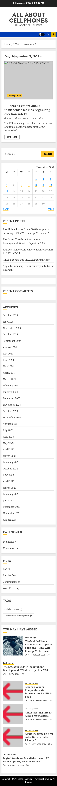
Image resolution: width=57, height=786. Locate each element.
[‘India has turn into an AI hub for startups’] (13, 714)
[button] (48, 34)
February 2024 (11, 385)
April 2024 (8, 372)
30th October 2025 (36, 655)
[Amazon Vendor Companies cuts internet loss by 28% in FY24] (13, 691)
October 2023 (10, 411)
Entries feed (10, 575)
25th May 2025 (12, 674)
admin (10, 118)
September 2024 (12, 340)
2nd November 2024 (27, 118)
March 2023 (9, 455)
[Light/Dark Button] (42, 34)
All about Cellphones (28, 17)
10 (50, 184)
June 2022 (8, 474)
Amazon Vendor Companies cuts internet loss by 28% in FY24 (38, 691)
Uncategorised (14, 95)
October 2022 (10, 468)
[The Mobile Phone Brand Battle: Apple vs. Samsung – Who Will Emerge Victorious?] (13, 645)
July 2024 (8, 353)
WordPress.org (11, 588)
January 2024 (10, 392)
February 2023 (11, 462)
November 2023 (12, 404)
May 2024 (8, 366)
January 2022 (10, 500)
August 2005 (10, 519)
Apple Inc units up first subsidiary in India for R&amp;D (39, 737)
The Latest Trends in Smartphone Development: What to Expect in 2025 (25, 668)
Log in (6, 569)
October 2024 (10, 334)
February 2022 (11, 494)
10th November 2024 (37, 720)
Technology (9, 541)
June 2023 (8, 436)
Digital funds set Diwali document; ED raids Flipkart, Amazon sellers (26, 760)
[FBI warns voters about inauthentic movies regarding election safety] (28, 80)
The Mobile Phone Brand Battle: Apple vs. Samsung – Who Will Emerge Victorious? (39, 646)
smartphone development (19, 615)
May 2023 (8, 443)
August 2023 (10, 424)
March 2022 (9, 487)
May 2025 (8, 321)
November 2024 (12, 328)
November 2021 (12, 513)
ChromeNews (42, 779)
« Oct (5, 208)
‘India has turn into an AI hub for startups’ (26, 259)
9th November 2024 (36, 744)
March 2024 (9, 379)
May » (51, 208)
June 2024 (8, 360)
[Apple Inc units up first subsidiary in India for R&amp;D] (13, 737)
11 (6, 191)
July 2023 (8, 430)
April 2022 (8, 481)
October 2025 (10, 315)
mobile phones (13, 609)
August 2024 (10, 347)
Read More (12, 137)
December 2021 (11, 506)
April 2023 (8, 449)
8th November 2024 (14, 765)
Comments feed (11, 581)
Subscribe (53, 34)
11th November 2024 (37, 701)
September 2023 (12, 417)
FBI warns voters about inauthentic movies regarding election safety (27, 110)
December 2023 (11, 398)
